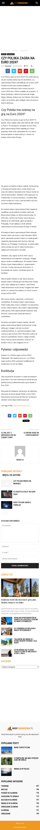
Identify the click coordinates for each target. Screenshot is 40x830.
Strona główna (5, 51)
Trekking (5, 786)
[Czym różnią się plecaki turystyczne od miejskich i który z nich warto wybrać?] (6, 653)
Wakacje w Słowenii (9, 803)
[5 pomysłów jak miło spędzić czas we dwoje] (6, 761)
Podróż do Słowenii (9, 793)
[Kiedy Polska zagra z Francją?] (6, 505)
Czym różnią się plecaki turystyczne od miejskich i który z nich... (25, 651)
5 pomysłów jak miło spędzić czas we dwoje (26, 759)
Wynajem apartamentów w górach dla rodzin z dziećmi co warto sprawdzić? (26, 619)
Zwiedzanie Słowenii (9, 807)
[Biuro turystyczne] (6, 750)
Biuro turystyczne (22, 747)
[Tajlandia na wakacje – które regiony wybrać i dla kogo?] (6, 642)
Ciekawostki (11, 54)
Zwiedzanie (5, 814)
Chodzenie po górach (10, 796)
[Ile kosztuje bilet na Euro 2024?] (6, 494)
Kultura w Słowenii (9, 800)
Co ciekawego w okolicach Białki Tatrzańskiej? (25, 629)
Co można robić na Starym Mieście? (31, 434)
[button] (37, 3)
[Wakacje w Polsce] (6, 772)
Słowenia (5, 810)
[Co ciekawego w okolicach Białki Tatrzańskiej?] (6, 631)
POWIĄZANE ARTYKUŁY (11, 471)
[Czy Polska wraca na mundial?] (6, 483)
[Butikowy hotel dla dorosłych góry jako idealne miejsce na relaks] (20, 587)
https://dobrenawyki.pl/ (22, 406)
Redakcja (8, 66)
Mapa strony (20, 823)
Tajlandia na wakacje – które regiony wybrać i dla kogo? (25, 641)
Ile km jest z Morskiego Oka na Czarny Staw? (8, 435)
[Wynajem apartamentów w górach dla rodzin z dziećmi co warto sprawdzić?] (6, 621)
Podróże (4, 54)
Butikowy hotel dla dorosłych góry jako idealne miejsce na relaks (18, 601)
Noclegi (4, 789)
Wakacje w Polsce (21, 769)
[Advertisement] (20, 27)
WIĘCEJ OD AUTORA (11, 475)
